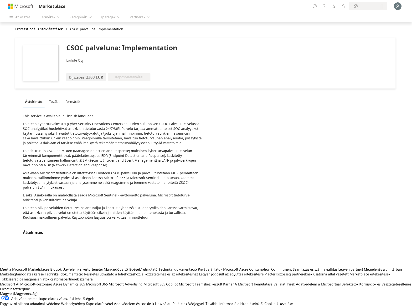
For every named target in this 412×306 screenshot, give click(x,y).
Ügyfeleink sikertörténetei (82, 269)
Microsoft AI (9, 284)
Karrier (228, 284)
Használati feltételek (171, 303)
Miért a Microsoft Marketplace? (24, 269)
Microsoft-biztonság (36, 284)
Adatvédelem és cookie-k (134, 303)
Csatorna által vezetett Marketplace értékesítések (351, 274)
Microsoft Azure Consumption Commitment (258, 269)
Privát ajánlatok (210, 269)
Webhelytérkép (73, 303)
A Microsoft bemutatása (254, 284)
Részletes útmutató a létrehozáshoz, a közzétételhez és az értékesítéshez (141, 274)
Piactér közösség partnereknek (288, 274)
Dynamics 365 (74, 284)
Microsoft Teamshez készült (200, 284)
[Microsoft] (20, 6)
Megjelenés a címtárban (383, 269)
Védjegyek (196, 303)
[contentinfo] (67, 29)
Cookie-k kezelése (278, 303)
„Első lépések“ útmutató (139, 269)
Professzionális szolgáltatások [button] (39, 29)
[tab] (35, 101)
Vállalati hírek (284, 284)
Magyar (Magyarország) (19, 293)
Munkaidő (111, 269)
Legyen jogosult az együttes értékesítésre (231, 274)
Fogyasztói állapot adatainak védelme (30, 303)
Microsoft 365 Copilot (161, 284)
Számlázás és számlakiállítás (315, 269)
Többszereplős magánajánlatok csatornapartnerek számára (46, 279)
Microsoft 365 (97, 284)
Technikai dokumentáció (178, 269)
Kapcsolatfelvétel (99, 303)
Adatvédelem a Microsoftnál (318, 284)
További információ (64, 101)
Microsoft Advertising (126, 284)
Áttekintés (33, 101)
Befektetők (350, 284)
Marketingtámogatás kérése (22, 274)
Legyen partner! (350, 269)
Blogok (56, 269)
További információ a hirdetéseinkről (234, 303)
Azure (57, 284)
